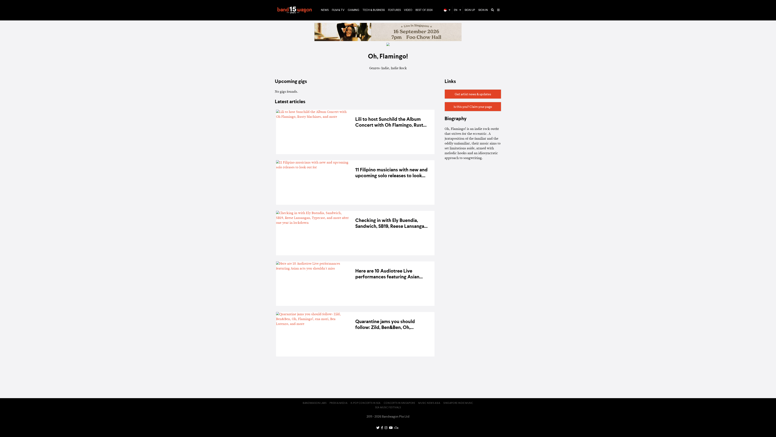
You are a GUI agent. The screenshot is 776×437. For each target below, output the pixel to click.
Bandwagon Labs (314, 403)
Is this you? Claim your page (473, 107)
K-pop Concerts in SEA (366, 403)
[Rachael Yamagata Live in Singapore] (388, 40)
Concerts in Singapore (399, 403)
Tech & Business (374, 10)
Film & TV (338, 10)
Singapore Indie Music (458, 403)
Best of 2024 (424, 10)
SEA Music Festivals (388, 407)
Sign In (483, 10)
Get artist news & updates (473, 94)
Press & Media (338, 403)
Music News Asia (429, 403)
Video (408, 10)
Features (394, 10)
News (325, 10)
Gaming (353, 10)
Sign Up (470, 10)
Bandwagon (294, 10)
